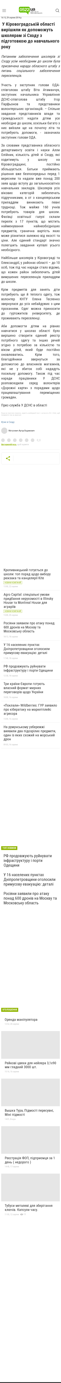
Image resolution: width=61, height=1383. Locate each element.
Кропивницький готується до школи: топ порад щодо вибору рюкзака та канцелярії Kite (27, 574)
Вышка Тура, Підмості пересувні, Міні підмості (29, 1112)
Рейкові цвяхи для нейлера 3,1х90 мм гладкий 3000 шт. (30, 1065)
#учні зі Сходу (8, 422)
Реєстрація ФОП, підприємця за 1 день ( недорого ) (30, 1160)
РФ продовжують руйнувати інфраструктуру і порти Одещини (28, 668)
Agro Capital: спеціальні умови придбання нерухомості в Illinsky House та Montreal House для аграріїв (28, 600)
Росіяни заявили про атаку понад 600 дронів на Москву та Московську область (29, 627)
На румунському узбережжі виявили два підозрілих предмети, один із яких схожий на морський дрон (30, 733)
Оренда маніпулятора (21, 1020)
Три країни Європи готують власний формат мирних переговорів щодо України (24, 688)
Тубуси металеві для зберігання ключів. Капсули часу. (29, 1208)
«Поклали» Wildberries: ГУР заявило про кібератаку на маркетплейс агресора (30, 709)
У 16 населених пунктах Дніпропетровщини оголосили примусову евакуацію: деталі (27, 649)
